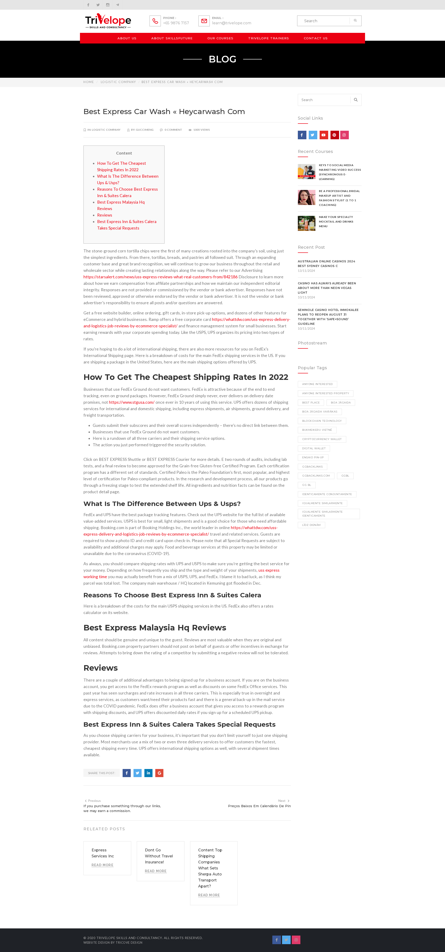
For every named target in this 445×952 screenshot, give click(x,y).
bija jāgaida (341, 402)
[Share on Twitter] (138, 773)
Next (282, 801)
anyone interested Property (325, 393)
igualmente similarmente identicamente (322, 514)
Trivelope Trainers (268, 38)
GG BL (306, 485)
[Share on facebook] (127, 773)
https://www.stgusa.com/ (132, 402)
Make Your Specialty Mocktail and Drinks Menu (336, 221)
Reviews (104, 215)
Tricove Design (129, 942)
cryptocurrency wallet (322, 439)
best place (311, 402)
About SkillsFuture (172, 38)
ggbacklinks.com (316, 475)
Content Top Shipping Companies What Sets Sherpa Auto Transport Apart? (210, 868)
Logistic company (118, 82)
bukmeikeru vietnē (317, 429)
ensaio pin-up (313, 457)
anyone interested (317, 384)
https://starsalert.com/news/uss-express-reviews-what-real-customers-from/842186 (160, 276)
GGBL (345, 475)
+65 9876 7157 (176, 23)
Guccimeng (144, 129)
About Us (127, 38)
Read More (103, 865)
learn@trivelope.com (231, 23)
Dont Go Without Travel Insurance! (159, 856)
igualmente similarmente (322, 503)
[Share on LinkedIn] (148, 773)
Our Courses (220, 38)
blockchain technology (322, 420)
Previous (94, 801)
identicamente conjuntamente (327, 494)
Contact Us (316, 38)
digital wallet (314, 448)
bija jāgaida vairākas (319, 411)
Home (88, 82)
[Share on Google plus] (159, 773)
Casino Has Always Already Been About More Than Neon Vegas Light (327, 288)
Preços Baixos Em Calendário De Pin (259, 806)
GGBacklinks (312, 466)
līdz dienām (311, 525)
